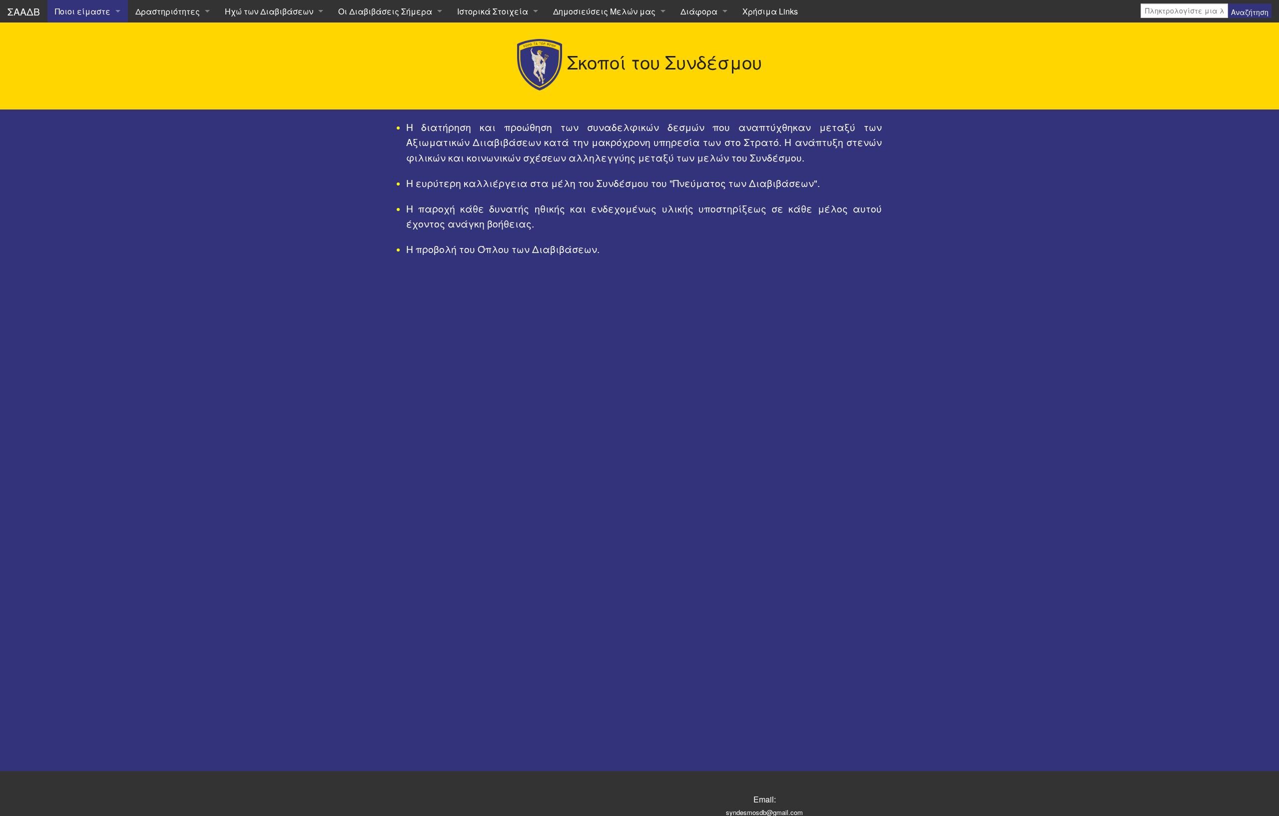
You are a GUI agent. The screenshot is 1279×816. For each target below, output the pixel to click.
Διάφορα (698, 11)
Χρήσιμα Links (770, 11)
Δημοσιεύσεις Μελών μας (604, 11)
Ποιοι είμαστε (82, 11)
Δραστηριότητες (167, 11)
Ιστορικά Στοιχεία (492, 11)
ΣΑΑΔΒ (23, 11)
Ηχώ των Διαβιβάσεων (269, 11)
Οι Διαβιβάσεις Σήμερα (385, 11)
